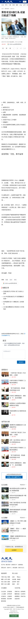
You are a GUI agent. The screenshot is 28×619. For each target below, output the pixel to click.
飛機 (6, 279)
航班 (11, 279)
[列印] (17, 48)
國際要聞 (7, 8)
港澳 (8, 579)
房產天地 (17, 591)
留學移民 (23, 591)
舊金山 (18, 577)
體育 (2, 584)
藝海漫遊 (3, 601)
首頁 (2, 5)
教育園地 (3, 598)
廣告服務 (15, 567)
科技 (2, 581)
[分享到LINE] (6, 48)
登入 (25, 1)
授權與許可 (14, 564)
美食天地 (23, 596)
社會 (5, 584)
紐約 (13, 577)
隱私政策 (3, 567)
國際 (17, 5)
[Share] (10, 377)
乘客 (15, 279)
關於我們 (8, 564)
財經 (5, 581)
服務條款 (20, 564)
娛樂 (8, 581)
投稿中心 (9, 567)
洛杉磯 (14, 579)
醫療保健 (17, 594)
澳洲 (13, 584)
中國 (10, 5)
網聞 (8, 584)
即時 (6, 5)
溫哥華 (14, 581)
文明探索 (9, 591)
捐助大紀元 (21, 567)
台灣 (24, 5)
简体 (20, 1)
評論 (20, 5)
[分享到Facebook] (2, 48)
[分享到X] (10, 48)
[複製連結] (13, 48)
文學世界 (9, 594)
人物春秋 (9, 596)
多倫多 (18, 579)
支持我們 (14, 550)
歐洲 (18, 581)
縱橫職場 (17, 596)
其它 (18, 584)
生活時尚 (23, 594)
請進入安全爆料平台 (14, 477)
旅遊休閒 (17, 598)
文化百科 (3, 591)
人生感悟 (3, 594)
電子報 (3, 564)
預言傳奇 (9, 598)
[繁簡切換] (24, 48)
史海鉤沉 (3, 596)
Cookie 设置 (14, 615)
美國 (13, 5)
